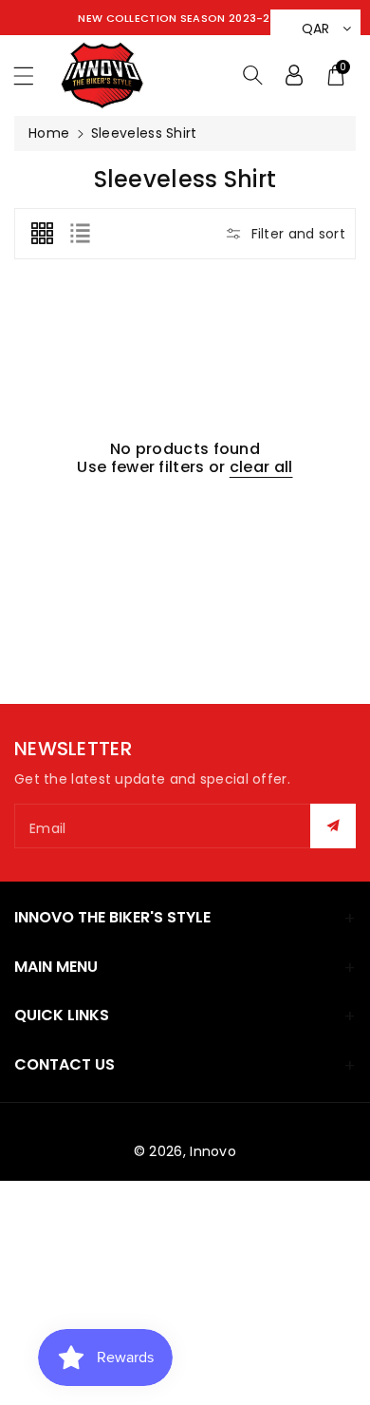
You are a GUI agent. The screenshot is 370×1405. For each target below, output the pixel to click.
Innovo (213, 1151)
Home (48, 132)
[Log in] (294, 75)
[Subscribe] (333, 826)
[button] (32, 75)
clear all (261, 467)
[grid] (42, 234)
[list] (80, 234)
